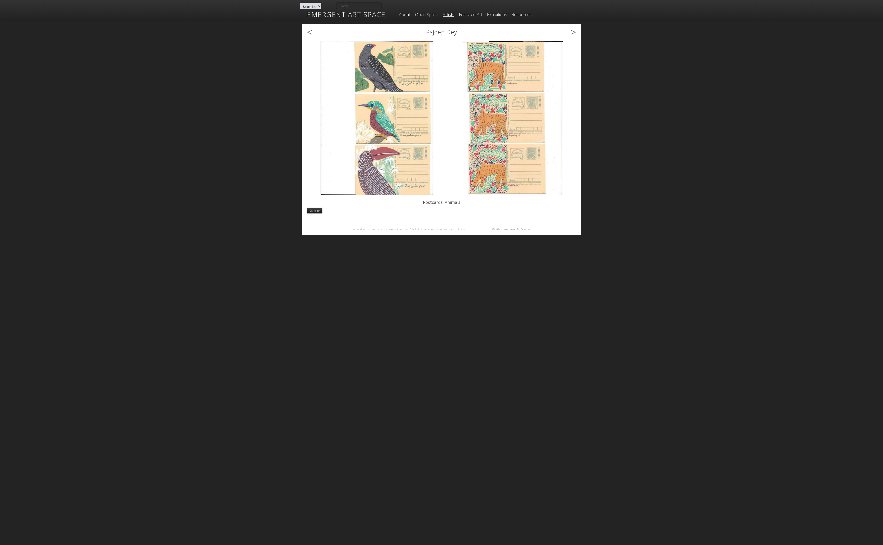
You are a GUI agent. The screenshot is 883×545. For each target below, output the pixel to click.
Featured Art (470, 14)
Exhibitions (497, 14)
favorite (315, 211)
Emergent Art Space (346, 14)
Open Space (426, 14)
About (404, 14)
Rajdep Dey (441, 32)
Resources (522, 14)
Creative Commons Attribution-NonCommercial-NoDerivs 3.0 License (427, 229)
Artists (448, 14)
